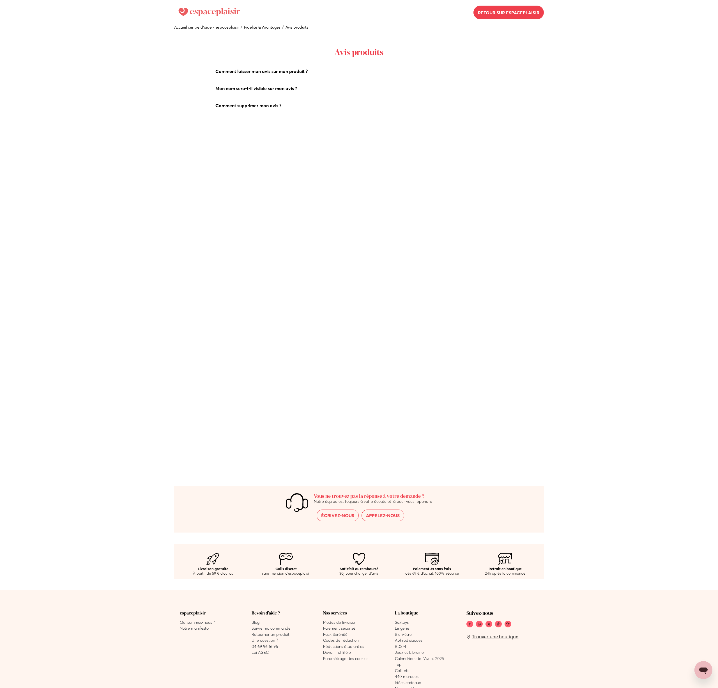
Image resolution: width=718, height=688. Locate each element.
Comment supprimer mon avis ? (248, 105)
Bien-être (403, 634)
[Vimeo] (508, 624)
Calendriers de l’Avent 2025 (419, 658)
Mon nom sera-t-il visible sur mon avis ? (256, 88)
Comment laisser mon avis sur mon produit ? (261, 71)
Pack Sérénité (335, 634)
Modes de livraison (339, 622)
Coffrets (402, 670)
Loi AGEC (260, 652)
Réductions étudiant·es (343, 646)
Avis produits (297, 27)
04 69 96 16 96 (265, 646)
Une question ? (265, 640)
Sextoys (402, 622)
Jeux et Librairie (409, 652)
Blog (255, 622)
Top (398, 664)
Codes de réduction (341, 640)
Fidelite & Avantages (262, 27)
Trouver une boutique (495, 636)
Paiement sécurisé (339, 628)
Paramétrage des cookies (345, 658)
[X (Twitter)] (488, 624)
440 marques (406, 676)
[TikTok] (498, 624)
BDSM (400, 646)
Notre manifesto (194, 628)
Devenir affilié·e (337, 652)
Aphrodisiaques (408, 640)
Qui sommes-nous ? (197, 622)
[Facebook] (469, 624)
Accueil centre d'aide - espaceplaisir (206, 27)
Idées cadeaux (408, 682)
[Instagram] (479, 624)
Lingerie (402, 628)
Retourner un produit (270, 634)
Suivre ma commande (271, 628)
